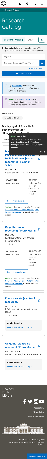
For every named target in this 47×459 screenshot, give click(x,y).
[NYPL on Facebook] (24, 402)
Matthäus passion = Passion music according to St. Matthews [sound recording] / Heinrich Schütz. (20, 158)
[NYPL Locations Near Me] (27, 4)
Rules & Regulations (36, 416)
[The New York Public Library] (3, 3)
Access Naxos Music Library (18, 327)
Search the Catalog (13, 39)
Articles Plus (17, 85)
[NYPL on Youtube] (41, 402)
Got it (42, 152)
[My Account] (19, 4)
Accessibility (39, 408)
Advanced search (37, 68)
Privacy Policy (38, 412)
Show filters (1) (25, 73)
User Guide (25, 99)
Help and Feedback (37, 456)
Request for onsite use (16, 201)
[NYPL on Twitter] (30, 402)
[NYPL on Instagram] (36, 402)
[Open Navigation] (42, 4)
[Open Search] (34, 4)
